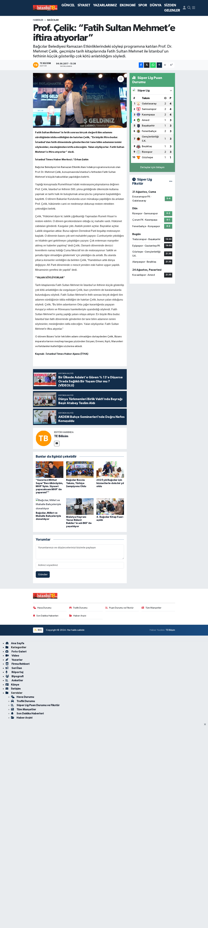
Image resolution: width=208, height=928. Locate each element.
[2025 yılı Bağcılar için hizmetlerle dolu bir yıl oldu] (110, 469)
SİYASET (84, 5)
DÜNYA (155, 5)
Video (15, 655)
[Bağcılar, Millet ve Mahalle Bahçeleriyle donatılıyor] (49, 504)
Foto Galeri (18, 651)
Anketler (17, 680)
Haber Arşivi (79, 616)
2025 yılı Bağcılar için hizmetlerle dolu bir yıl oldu (110, 483)
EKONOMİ (128, 5)
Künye (15, 684)
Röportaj (17, 672)
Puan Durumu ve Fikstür (121, 608)
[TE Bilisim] (43, 438)
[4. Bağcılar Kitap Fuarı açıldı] (110, 506)
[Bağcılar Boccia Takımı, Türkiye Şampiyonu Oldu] (80, 469)
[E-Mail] (56, 443)
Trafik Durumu (80, 608)
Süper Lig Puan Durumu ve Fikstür (38, 705)
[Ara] (189, 8)
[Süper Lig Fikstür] (170, 181)
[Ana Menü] (193, 8)
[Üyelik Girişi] (184, 8)
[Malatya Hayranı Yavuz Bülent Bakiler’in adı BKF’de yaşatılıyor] (80, 506)
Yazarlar (17, 659)
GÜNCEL (68, 5)
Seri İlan (16, 668)
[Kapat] (206, 724)
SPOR (142, 5)
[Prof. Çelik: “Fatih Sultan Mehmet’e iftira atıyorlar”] (80, 100)
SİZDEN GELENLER (172, 8)
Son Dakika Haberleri (47, 616)
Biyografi (17, 676)
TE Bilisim (61, 436)
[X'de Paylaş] (147, 65)
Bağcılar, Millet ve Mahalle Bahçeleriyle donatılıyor (48, 516)
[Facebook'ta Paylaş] (141, 65)
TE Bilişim (170, 630)
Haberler (38, 20)
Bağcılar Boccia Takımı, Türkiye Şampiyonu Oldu (76, 483)
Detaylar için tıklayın (152, 167)
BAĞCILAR (53, 20)
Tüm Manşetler (153, 608)
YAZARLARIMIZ (105, 5)
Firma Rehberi (20, 663)
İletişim (16, 688)
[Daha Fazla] (159, 65)
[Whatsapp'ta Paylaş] (153, 65)
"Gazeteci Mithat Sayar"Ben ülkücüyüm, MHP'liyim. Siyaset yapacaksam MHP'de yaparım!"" (49, 486)
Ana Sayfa (17, 643)
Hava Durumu (44, 608)
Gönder (43, 574)
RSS (39, 630)
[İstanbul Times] (45, 8)
